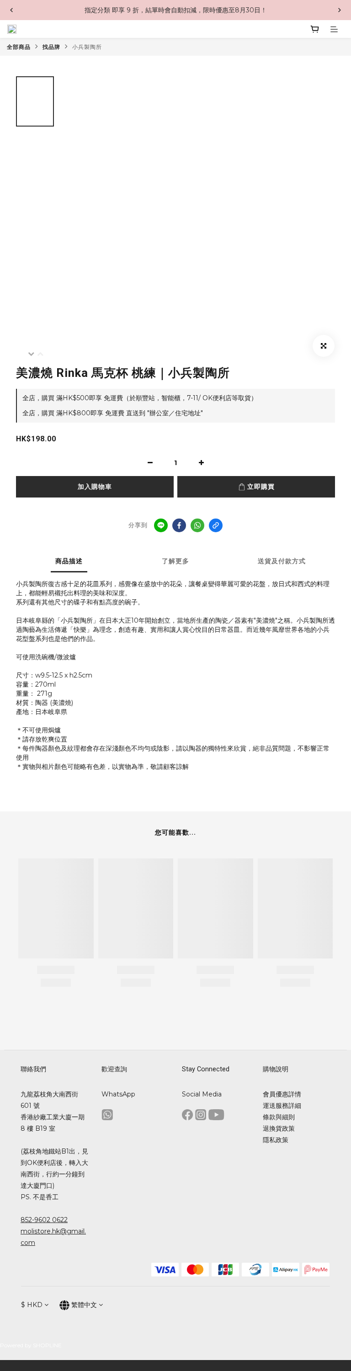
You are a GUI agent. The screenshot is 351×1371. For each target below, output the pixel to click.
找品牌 (51, 46)
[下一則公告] (339, 10)
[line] (161, 525)
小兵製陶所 (87, 46)
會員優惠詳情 (282, 1094)
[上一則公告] (11, 10)
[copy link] (216, 525)
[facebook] (179, 525)
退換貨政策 (279, 1128)
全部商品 (19, 46)
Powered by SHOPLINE (31, 1345)
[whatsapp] (197, 525)
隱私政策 (275, 1140)
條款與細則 (279, 1117)
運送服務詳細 (282, 1105)
